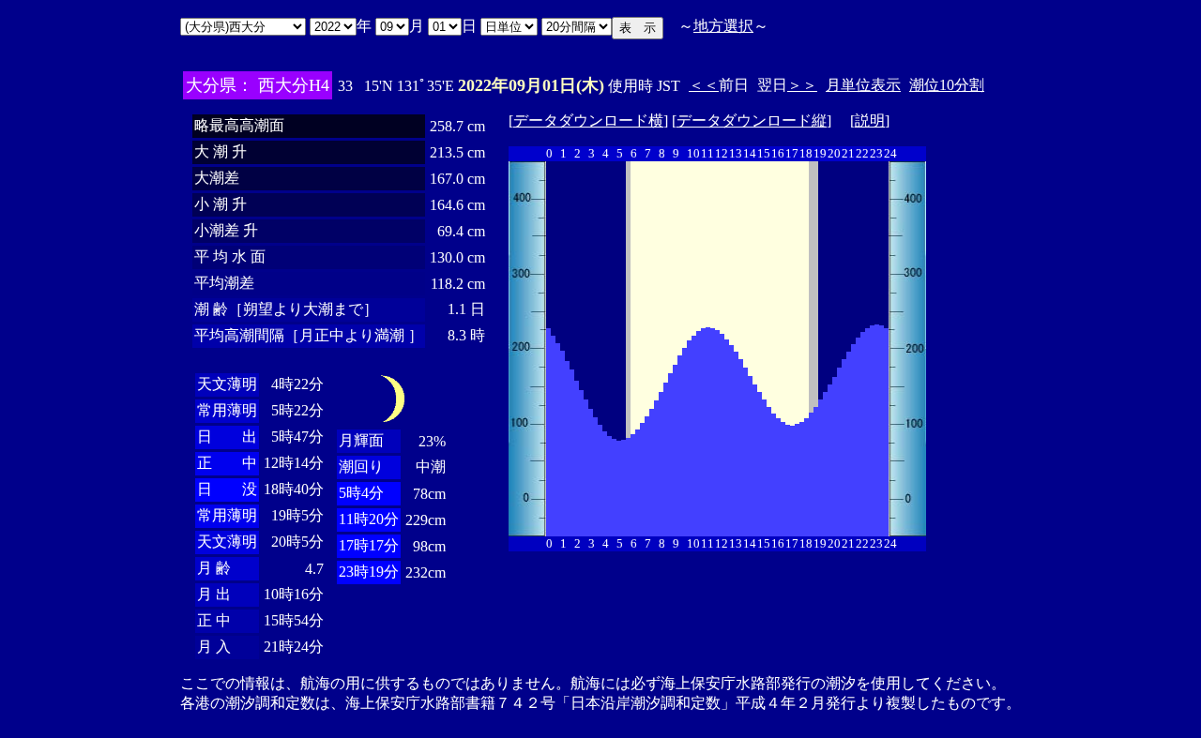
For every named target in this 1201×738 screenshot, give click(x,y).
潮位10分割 (946, 85)
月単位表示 (863, 85)
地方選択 (723, 26)
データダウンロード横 (588, 120)
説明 (870, 120)
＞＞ (802, 85)
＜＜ (704, 85)
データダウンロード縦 (752, 120)
